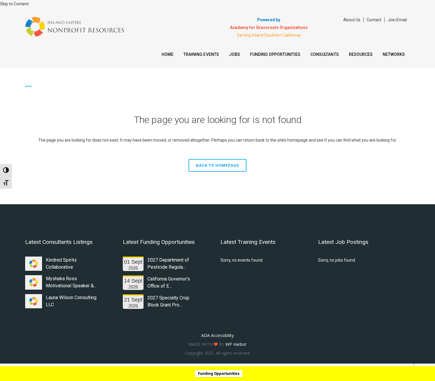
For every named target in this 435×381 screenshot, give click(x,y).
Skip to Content (14, 3)
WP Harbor (235, 344)
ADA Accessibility (217, 335)
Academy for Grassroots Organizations (269, 27)
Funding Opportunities (218, 373)
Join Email (397, 19)
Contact (374, 19)
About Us (351, 19)
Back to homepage (217, 165)
